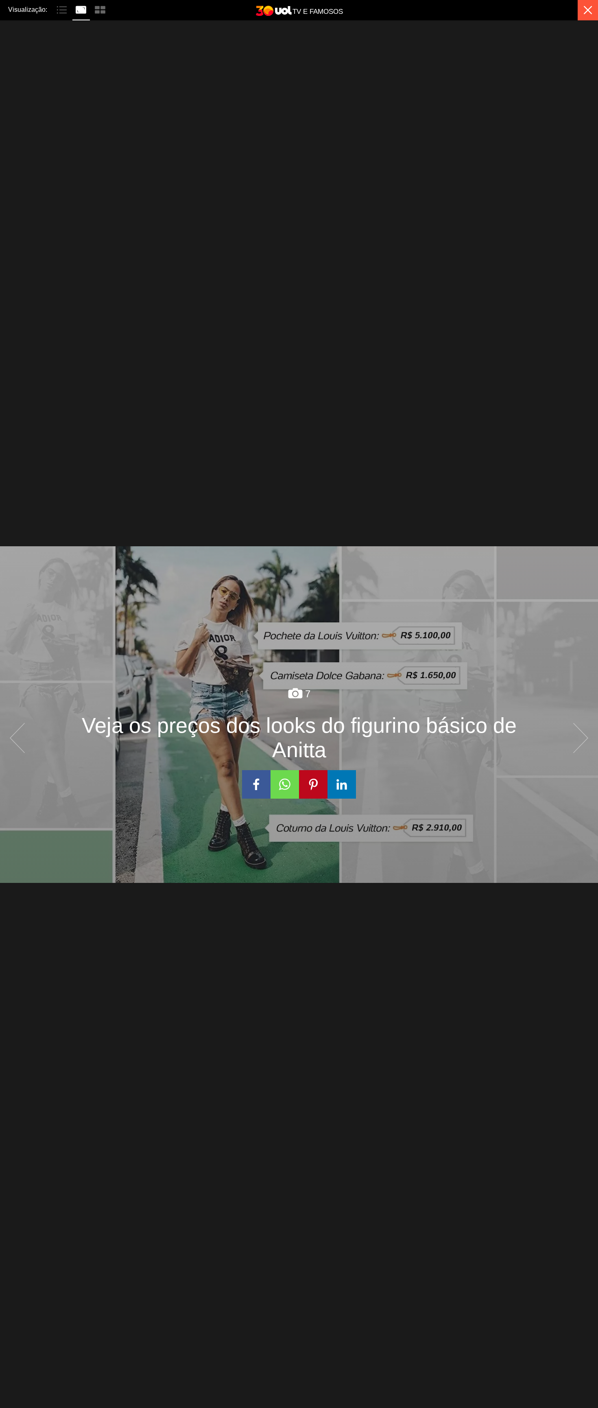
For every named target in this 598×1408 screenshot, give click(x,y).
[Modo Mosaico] (100, 9)
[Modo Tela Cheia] (82, 9)
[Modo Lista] (62, 9)
